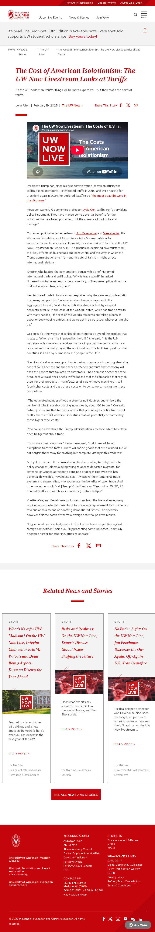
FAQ (66, 870)
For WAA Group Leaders (78, 866)
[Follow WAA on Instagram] (118, 918)
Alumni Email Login (131, 2)
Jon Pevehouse (86, 233)
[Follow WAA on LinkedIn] (140, 918)
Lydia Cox (88, 210)
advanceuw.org (18, 874)
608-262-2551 (72, 890)
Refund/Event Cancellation (124, 881)
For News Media (73, 861)
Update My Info (107, 2)
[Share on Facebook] (120, 105)
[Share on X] (128, 105)
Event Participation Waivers (124, 869)
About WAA (70, 845)
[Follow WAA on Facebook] (103, 918)
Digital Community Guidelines (125, 864)
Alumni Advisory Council (78, 849)
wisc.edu (14, 860)
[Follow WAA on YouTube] (125, 918)
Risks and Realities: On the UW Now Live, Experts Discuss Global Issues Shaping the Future (79, 643)
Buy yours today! (82, 36)
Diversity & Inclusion (75, 857)
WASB (111, 848)
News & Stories (79, 17)
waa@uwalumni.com (75, 894)
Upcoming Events (50, 17)
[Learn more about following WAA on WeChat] (133, 918)
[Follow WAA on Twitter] (110, 918)
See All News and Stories (76, 795)
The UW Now (72, 105)
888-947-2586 (94, 890)
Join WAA (102, 17)
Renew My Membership (79, 2)
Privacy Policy (116, 877)
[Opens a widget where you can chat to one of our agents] (138, 925)
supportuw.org (18, 885)
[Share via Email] (136, 105)
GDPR (111, 873)
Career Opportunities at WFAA (82, 853)
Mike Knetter (111, 233)
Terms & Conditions (119, 885)
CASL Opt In (115, 860)
